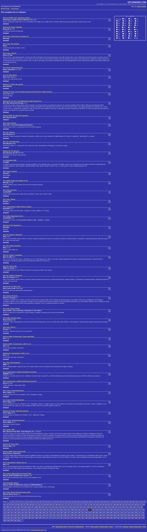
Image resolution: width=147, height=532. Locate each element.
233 (54, 515)
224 (22, 515)
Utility (8, 216)
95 (135, 504)
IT (136, 27)
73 (71, 504)
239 (76, 515)
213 (125, 512)
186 (29, 512)
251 (118, 515)
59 (30, 504)
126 (99, 507)
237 (69, 515)
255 (132, 515)
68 (56, 504)
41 (121, 501)
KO (125, 29)
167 (104, 509)
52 (10, 504)
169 (111, 509)
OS (7, 75)
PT (125, 31)
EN (125, 19)
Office (13, 84)
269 (40, 517)
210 (115, 512)
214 (129, 512)
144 (22, 509)
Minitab (13, 199)
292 (122, 517)
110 (43, 507)
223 (19, 515)
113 (53, 507)
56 (21, 504)
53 (13, 504)
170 (115, 509)
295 (132, 517)
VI (125, 38)
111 (46, 507)
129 (109, 507)
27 (81, 501)
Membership (137, 526)
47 (139, 501)
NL (125, 23)
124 (92, 507)
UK (137, 36)
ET (131, 23)
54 (16, 504)
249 (111, 515)
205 (97, 512)
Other (15, 17)
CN (131, 21)
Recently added (103, 526)
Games (13, 27)
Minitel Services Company (24, 206)
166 (100, 509)
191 (47, 512)
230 (44, 515)
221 (12, 515)
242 (86, 515)
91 (123, 504)
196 (65, 512)
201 (83, 512)
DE (125, 25)
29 (86, 501)
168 (108, 509)
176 (136, 509)
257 (140, 515)
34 (101, 501)
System (9, 67)
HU (125, 27)
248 (108, 515)
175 (132, 509)
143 (19, 509)
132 (120, 507)
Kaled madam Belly (28, 336)
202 (86, 512)
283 (90, 517)
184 (22, 512)
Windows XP (6, 27)
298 (143, 517)
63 (42, 504)
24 (72, 501)
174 (129, 509)
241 (83, 515)
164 (93, 509)
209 (111, 512)
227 (33, 515)
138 (141, 507)
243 (90, 515)
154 (58, 509)
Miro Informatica (15, 362)
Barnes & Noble (15, 308)
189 (40, 512)
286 (100, 517)
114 (57, 507)
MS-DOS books (5, 8)
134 (127, 507)
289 (111, 517)
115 (60, 507)
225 (26, 515)
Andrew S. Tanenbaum (15, 234)
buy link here (15, 8)
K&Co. (17, 444)
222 (15, 515)
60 (33, 504)
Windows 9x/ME (7, 115)
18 (54, 501)
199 (76, 512)
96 (138, 504)
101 (11, 507)
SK (131, 34)
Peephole (12, 132)
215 (132, 512)
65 (48, 504)
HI (118, 27)
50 (4, 504)
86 (109, 504)
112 (50, 507)
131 (116, 507)
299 (5, 520)
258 (143, 515)
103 (18, 507)
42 (124, 501)
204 (93, 512)
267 (33, 517)
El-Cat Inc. (14, 190)
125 (95, 507)
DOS (4, 36)
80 (91, 504)
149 (40, 509)
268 (37, 517)
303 (19, 520)
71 (65, 504)
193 (54, 512)
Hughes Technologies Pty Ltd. (19, 180)
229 (40, 515)
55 (18, 504)
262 (15, 517)
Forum (144, 526)
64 (45, 504)
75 (77, 504)
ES (137, 34)
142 (15, 509)
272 (51, 517)
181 (12, 512)
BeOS (4, 420)
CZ (137, 21)
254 (129, 515)
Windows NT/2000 (8, 17)
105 (25, 507)
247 (104, 515)
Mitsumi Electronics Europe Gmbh (21, 473)
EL (131, 25)
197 (69, 512)
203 (90, 512)
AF (131, 19)
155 (61, 509)
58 (27, 504)
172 (122, 509)
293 (125, 517)
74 (74, 504)
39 (115, 501)
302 (15, 520)
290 (115, 517)
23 (69, 501)
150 (44, 509)
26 (78, 501)
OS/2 (4, 483)
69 (59, 504)
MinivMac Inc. (17, 225)
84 (103, 504)
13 (40, 501)
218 (143, 512)
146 (29, 509)
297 (140, 517)
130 (113, 507)
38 (113, 501)
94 (132, 504)
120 (77, 507)
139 (5, 509)
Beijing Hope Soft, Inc (17, 216)
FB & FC (13, 327)
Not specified (15, 43)
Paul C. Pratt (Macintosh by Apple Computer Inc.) (28, 101)
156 (65, 509)
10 (31, 501)
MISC (13, 429)
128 (106, 507)
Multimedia (10, 160)
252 (122, 515)
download (6, 23)
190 (44, 512)
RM (131, 31)
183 (19, 512)
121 (81, 507)
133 (124, 507)
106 (29, 507)
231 (47, 515)
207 (104, 512)
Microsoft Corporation (22, 115)
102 (15, 507)
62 (39, 504)
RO (137, 31)
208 (108, 512)
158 (72, 509)
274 (58, 517)
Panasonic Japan (16, 318)
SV (119, 36)
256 (136, 515)
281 (83, 517)
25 (75, 501)
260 (8, 517)
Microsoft (16, 151)
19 (57, 501)
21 (63, 501)
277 (69, 517)
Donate (131, 526)
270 (44, 517)
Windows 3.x (6, 84)
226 (29, 515)
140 (8, 509)
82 (97, 504)
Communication (11, 206)
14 (43, 501)
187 (33, 512)
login (139, 6)
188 (37, 512)
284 (93, 517)
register (144, 6)
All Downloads (79, 526)
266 (29, 517)
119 (74, 507)
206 (100, 512)
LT (131, 29)
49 (144, 501)
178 (143, 509)
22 (66, 501)
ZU (131, 38)
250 (115, 515)
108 (36, 507)
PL (119, 31)
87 (111, 504)
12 (37, 501)
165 (97, 509)
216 (136, 512)
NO (137, 29)
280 (79, 517)
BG (119, 21)
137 (138, 507)
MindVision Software (24, 17)
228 (37, 515)
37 (110, 501)
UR (119, 38)
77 (82, 504)
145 (26, 509)
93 (129, 504)
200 (79, 512)
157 (69, 509)
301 (12, 520)
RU (119, 34)
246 (100, 515)
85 (106, 504)
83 (100, 504)
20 (60, 501)
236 (65, 515)
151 (47, 509)
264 (22, 517)
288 (108, 517)
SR (125, 34)
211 (118, 512)
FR (119, 25)
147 (33, 509)
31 (92, 501)
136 (134, 507)
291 (118, 517)
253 (125, 515)
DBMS (8, 180)
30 (89, 501)
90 (120, 504)
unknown (14, 171)
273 (54, 517)
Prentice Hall (12, 266)
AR (137, 19)
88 (114, 504)
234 (58, 515)
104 (22, 507)
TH (125, 36)
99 (4, 507)
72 (68, 504)
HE (137, 25)
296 (136, 517)
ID (130, 27)
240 (79, 515)
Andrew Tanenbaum (15, 245)
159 (76, 509)
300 (8, 520)
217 (139, 512)
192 (51, 512)
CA (125, 21)
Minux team (17, 286)
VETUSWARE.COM (137, 2)
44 (130, 501)
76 (79, 504)
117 (67, 507)
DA (119, 23)
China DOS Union (14, 141)
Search (111, 526)
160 (79, 509)
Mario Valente (13, 75)
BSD (15, 160)
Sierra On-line (22, 451)
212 (122, 512)
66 (50, 504)
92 (126, 504)
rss (45, 530)
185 (26, 512)
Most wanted (94, 526)
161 (83, 509)
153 (54, 509)
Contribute (125, 526)
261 (12, 517)
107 (32, 507)
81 (94, 504)
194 (58, 512)
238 (72, 515)
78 (85, 504)
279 (76, 517)
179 (5, 512)
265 (26, 517)
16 (49, 501)
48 (142, 501)
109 (39, 507)
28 (83, 501)
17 (52, 501)
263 (19, 517)
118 (70, 507)
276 (65, 517)
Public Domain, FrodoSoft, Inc (20, 36)
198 (72, 512)
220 (8, 515)
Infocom (14, 53)
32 (95, 501)
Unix (4, 75)
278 (72, 517)
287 (104, 517)
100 (8, 507)
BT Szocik (14, 295)
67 (53, 504)
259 (5, 517)
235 (61, 515)
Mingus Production (17, 67)
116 (63, 507)
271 (47, 517)
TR (131, 36)
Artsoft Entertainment (18, 390)
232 (51, 515)
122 (84, 507)
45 (133, 501)
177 (140, 509)
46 (136, 501)
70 (62, 504)
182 (15, 512)
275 (61, 517)
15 (46, 501)
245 (97, 515)
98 (143, 504)
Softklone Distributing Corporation (26, 372)
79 (88, 504)
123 (88, 507)
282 (86, 517)
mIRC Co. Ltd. (27, 344)
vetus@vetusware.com (37, 530)
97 (141, 504)
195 (61, 512)
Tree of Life (71, 526)
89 (117, 504)
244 (93, 515)
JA (119, 29)
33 (98, 501)
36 (107, 501)
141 (12, 509)
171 (118, 509)
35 (104, 501)
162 (86, 509)
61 (36, 504)
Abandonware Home (61, 526)
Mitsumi (16, 483)
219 (5, 515)
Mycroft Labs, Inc (21, 462)
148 (37, 509)
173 (125, 509)
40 (118, 501)
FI (137, 23)
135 (131, 507)
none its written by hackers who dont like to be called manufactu (33, 91)
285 (97, 517)
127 (102, 507)
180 (8, 512)
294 (129, 517)
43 (127, 501)
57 (24, 504)
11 (34, 501)
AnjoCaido (19, 27)
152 (51, 509)
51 (7, 504)
